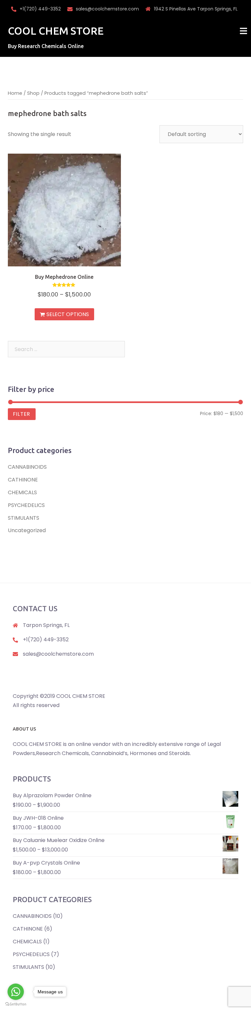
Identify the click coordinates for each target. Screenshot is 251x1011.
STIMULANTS (23, 518)
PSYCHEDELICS (26, 505)
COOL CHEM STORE (56, 31)
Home (15, 93)
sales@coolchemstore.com (107, 9)
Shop (33, 93)
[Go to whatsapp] (16, 992)
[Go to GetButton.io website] (15, 1004)
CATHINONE (23, 479)
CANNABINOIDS (27, 467)
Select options (67, 314)
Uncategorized (27, 530)
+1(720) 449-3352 (40, 9)
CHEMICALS (22, 492)
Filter (21, 414)
